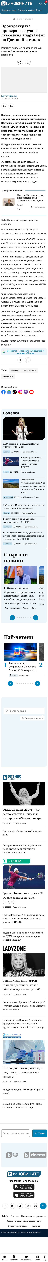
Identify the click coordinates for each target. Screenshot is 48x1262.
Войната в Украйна (26, 10)
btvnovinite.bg (9, 96)
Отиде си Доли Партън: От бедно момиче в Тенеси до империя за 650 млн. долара (22, 814)
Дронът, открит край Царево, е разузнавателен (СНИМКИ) (19, 520)
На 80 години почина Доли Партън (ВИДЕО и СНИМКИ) (21, 445)
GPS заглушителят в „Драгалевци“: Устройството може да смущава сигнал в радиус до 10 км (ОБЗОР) (23, 535)
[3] (45, 3)
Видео (39, 10)
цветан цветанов (29, 370)
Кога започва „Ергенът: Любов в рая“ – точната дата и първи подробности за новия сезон (24, 1006)
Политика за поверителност (34, 1216)
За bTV (5, 1216)
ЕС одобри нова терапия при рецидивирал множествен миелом (22, 1072)
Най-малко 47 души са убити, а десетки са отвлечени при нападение (23, 507)
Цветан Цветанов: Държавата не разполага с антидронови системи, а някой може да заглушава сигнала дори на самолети (20, 596)
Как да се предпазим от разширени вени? (23, 1091)
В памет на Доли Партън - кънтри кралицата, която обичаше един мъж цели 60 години (21, 985)
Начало (19, 19)
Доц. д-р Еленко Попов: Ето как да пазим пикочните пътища (22, 1105)
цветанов (15, 370)
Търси (41, 1133)
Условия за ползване (17, 1226)
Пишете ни (35, 1226)
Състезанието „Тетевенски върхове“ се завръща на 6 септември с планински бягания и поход (33, 486)
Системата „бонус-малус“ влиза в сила (22, 832)
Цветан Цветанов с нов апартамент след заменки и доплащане (30, 198)
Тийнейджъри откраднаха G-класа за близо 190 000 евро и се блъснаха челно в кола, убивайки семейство (23, 666)
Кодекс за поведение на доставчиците (24, 1221)
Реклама (15, 1216)
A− (4, 106)
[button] (12, 617)
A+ (11, 106)
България (29, 19)
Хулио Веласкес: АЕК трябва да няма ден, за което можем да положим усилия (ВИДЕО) (24, 918)
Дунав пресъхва (8, 10)
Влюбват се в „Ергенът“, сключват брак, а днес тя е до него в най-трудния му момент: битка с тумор (23, 1023)
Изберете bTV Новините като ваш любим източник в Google (25, 351)
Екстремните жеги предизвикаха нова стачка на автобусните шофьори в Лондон (22, 849)
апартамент (8, 377)
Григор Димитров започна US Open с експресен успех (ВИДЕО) (31, 462)
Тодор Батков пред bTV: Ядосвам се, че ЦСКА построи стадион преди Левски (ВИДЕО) (23, 936)
